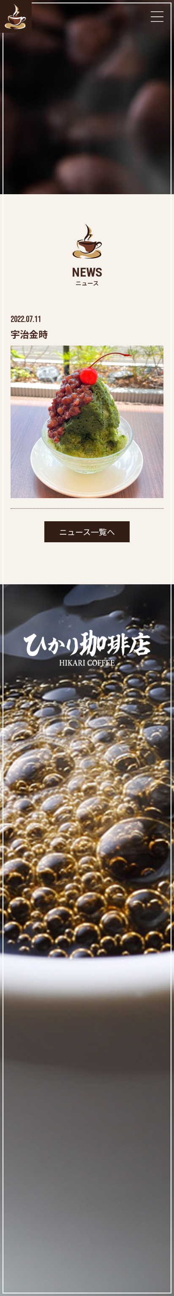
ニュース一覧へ (87, 531)
